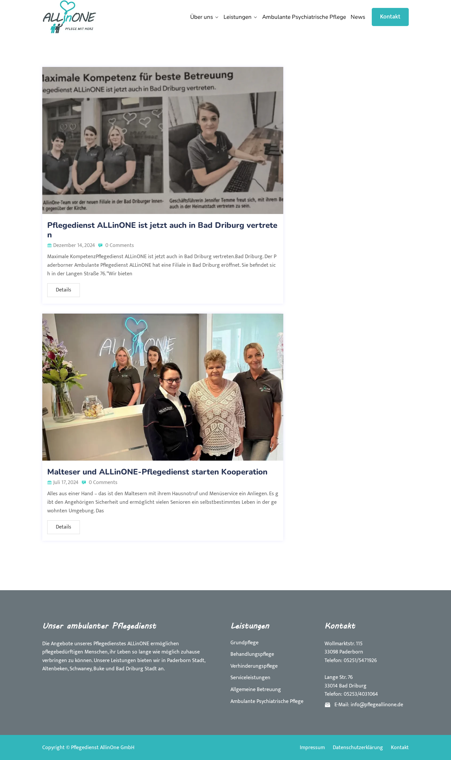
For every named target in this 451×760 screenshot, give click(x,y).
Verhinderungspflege (254, 666)
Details (63, 290)
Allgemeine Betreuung (255, 689)
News (358, 17)
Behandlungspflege (252, 654)
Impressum (312, 748)
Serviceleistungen (250, 677)
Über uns (201, 17)
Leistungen (238, 17)
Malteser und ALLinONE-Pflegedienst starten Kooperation (157, 472)
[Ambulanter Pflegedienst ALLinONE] (84, 17)
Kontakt (390, 17)
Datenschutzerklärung (358, 748)
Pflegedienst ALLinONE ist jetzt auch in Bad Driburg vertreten (162, 230)
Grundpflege (244, 642)
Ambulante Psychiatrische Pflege (304, 17)
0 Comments (119, 245)
